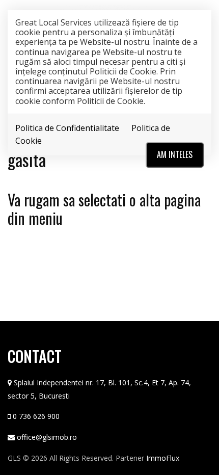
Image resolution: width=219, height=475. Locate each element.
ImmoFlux (162, 458)
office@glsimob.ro (47, 437)
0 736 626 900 (36, 416)
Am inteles (175, 154)
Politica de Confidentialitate (67, 128)
